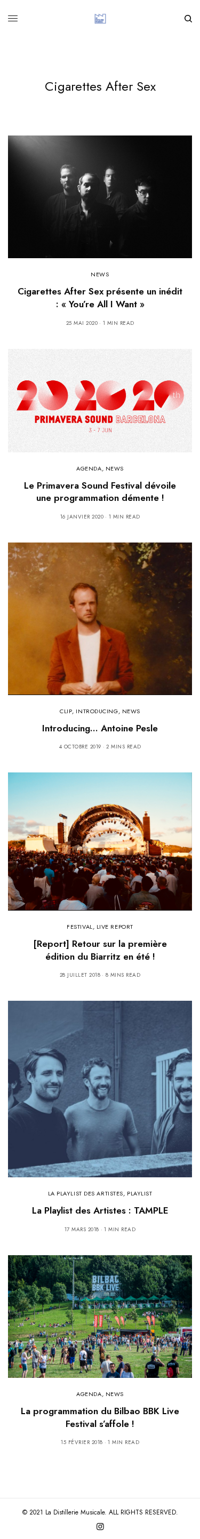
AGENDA (88, 468)
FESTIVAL (79, 926)
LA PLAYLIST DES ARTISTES (85, 1193)
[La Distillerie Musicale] (100, 19)
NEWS (100, 274)
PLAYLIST (139, 1193)
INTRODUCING (97, 711)
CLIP (66, 711)
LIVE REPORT (115, 926)
